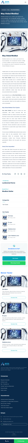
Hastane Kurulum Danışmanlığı (7, 399)
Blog (8, 9)
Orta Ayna (10, 215)
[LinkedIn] (21, 174)
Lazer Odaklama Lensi (13, 235)
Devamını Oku (14, 297)
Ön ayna (10, 222)
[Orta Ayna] (14, 281)
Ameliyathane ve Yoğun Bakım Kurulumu (9, 401)
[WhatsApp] (24, 174)
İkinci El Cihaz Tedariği (5, 403)
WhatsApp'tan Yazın (7, 424)
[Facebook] (15, 174)
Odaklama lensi (12, 229)
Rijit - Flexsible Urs (5, 384)
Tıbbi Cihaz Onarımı (5, 405)
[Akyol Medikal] (5, 2)
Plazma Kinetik (4, 388)
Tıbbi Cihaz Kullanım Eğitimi (7, 407)
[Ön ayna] (14, 308)
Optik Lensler (4, 390)
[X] (18, 174)
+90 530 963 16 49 (7, 419)
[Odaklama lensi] (14, 334)
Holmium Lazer (4, 382)
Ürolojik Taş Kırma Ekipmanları (7, 386)
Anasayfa (4, 9)
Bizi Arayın (15, 258)
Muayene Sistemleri (5, 380)
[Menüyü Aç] (25, 2)
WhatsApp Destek (15, 263)
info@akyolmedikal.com (8, 421)
